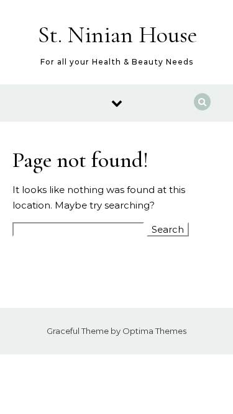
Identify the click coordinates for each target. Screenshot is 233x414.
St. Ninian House (117, 34)
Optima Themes (154, 331)
